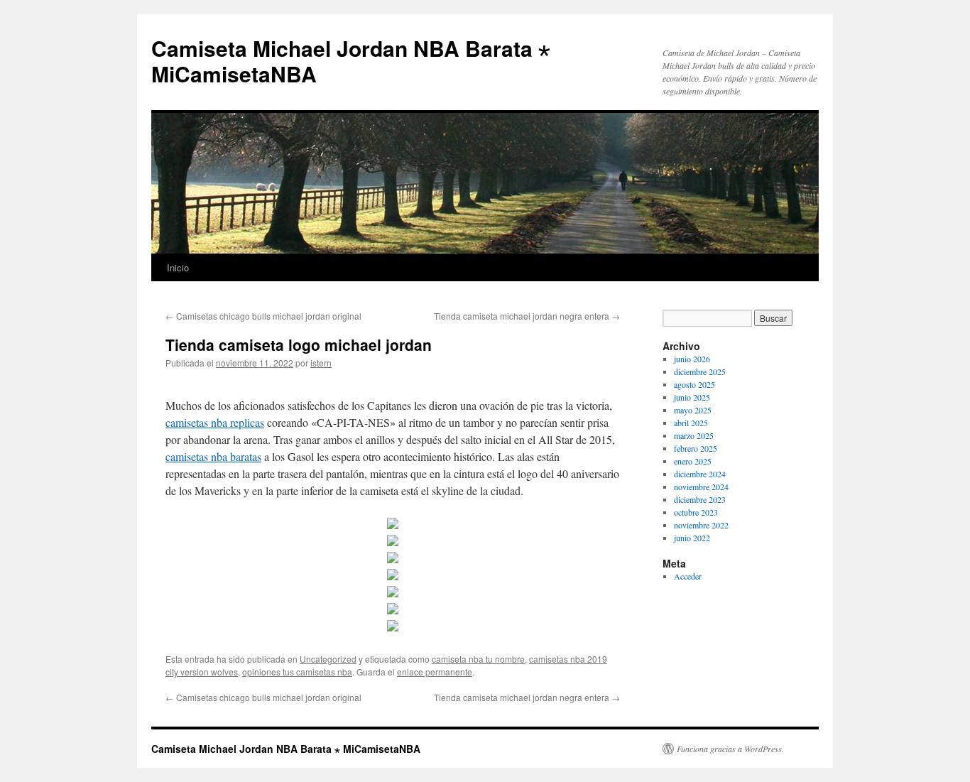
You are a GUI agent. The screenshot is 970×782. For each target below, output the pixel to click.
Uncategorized (328, 659)
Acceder (688, 576)
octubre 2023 (696, 512)
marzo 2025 (694, 435)
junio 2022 (692, 537)
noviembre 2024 (701, 486)
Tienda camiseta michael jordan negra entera (527, 316)
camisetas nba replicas (214, 422)
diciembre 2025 (700, 371)
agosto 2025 (694, 384)
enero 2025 (693, 461)
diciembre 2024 (700, 473)
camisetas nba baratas (213, 456)
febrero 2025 (695, 448)
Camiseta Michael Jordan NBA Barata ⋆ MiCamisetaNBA (350, 61)
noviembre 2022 (701, 525)
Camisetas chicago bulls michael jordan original (263, 316)
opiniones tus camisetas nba (297, 672)
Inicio (178, 267)
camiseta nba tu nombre (478, 659)
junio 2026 (692, 358)
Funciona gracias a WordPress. (730, 748)
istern (321, 363)
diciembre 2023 (700, 499)
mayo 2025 (693, 410)
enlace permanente (434, 672)
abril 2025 (691, 422)
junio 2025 (692, 397)
